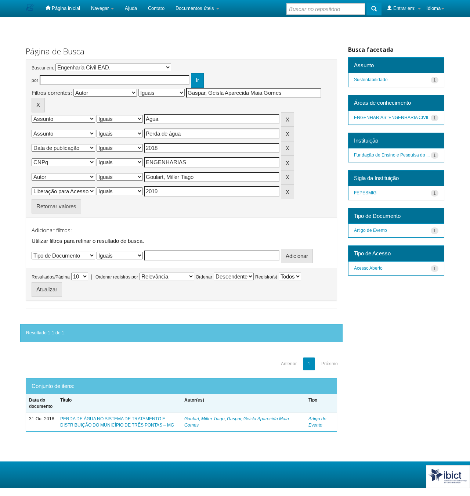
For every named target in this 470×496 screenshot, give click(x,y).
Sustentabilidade (371, 79)
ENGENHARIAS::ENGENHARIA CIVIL (392, 117)
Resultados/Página (51, 277)
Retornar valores (56, 206)
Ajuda (131, 8)
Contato (156, 8)
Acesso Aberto (368, 268)
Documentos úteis (196, 8)
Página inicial (65, 8)
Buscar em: (43, 68)
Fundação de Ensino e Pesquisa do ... (392, 155)
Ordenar (204, 277)
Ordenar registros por (116, 277)
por (35, 80)
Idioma (433, 8)
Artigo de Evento (370, 230)
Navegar (100, 8)
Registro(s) (266, 277)
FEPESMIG (365, 192)
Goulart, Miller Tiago (204, 418)
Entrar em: (404, 8)
